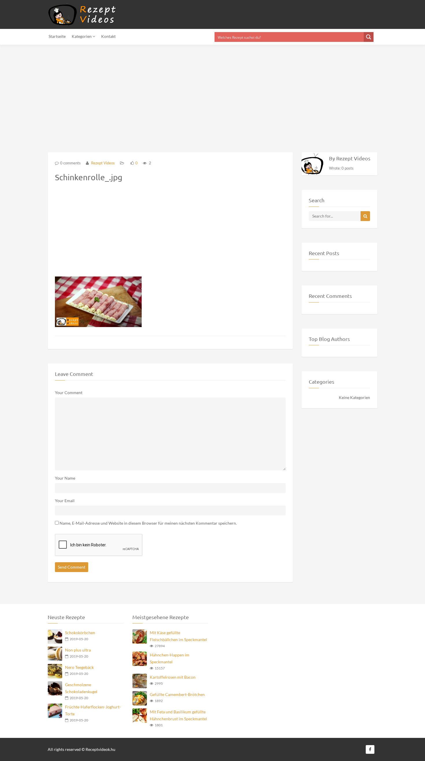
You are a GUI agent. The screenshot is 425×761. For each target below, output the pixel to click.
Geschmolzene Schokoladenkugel (81, 688)
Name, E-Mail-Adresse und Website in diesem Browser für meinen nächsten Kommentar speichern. (148, 523)
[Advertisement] (173, 95)
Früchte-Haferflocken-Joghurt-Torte (93, 710)
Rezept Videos (102, 163)
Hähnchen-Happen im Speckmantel (169, 658)
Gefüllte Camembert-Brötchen (177, 694)
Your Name (65, 478)
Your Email (65, 500)
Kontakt (108, 36)
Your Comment (68, 392)
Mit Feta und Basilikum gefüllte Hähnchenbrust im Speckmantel (178, 715)
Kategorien (82, 36)
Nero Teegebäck (79, 667)
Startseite (57, 36)
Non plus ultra (78, 649)
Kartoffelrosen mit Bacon (172, 677)
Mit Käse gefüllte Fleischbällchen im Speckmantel (178, 636)
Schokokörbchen (80, 632)
